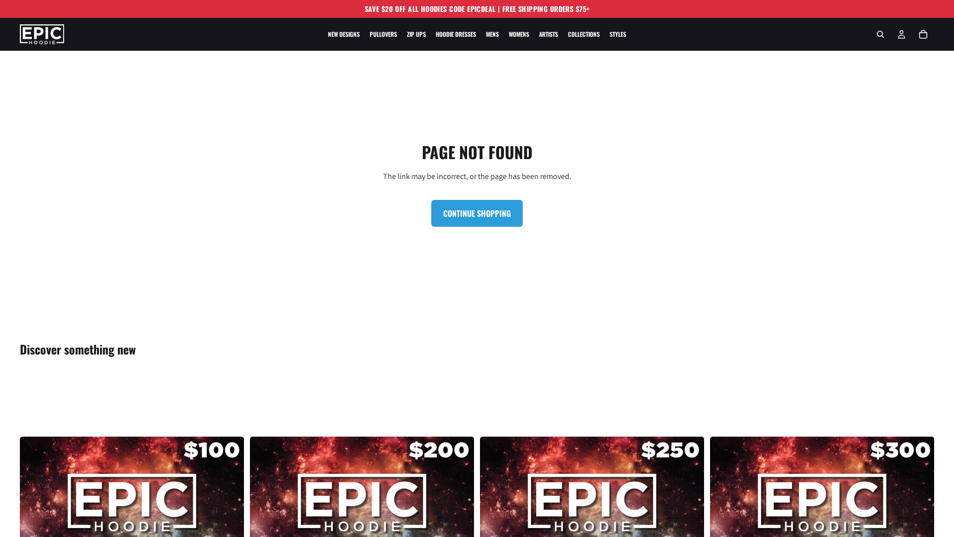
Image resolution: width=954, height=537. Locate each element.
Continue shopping (477, 213)
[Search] (880, 34)
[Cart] (923, 34)
